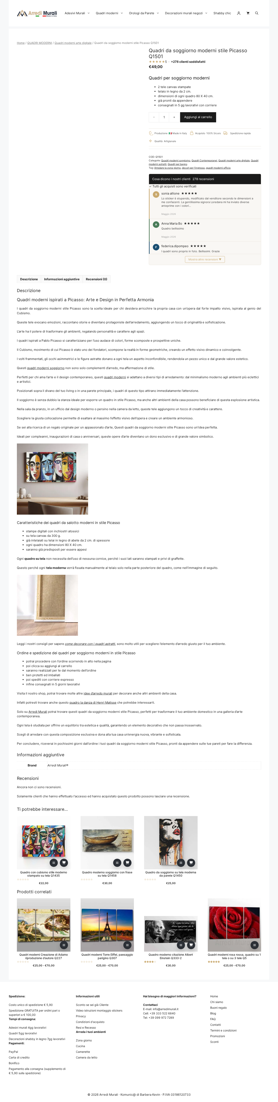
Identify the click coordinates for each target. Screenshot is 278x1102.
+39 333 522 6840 (162, 1013)
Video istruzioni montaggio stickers (99, 1010)
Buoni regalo (218, 1007)
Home (21, 43)
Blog (213, 1013)
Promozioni (217, 1036)
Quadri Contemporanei (204, 160)
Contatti (215, 1024)
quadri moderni (115, 377)
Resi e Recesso (86, 1027)
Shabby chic (222, 13)
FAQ (213, 1019)
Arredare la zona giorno (167, 167)
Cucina (80, 1046)
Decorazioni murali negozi (184, 13)
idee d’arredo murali (98, 693)
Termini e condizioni (223, 1030)
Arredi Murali (37, 712)
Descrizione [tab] (29, 279)
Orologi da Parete (141, 13)
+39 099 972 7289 (161, 1017)
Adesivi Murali (75, 13)
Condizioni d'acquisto (90, 1022)
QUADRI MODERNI (39, 43)
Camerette (83, 1051)
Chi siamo (216, 1002)
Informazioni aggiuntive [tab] (62, 279)
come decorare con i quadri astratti (90, 644)
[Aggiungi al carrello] (64, 863)
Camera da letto (86, 1057)
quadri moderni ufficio (218, 167)
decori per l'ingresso (193, 167)
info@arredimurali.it (165, 1009)
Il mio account (239, 13)
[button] (256, 13)
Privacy (81, 1016)
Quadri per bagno (177, 164)
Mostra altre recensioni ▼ (204, 259)
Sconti (214, 1041)
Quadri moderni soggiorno (175, 160)
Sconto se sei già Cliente (92, 1004)
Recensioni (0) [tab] (96, 279)
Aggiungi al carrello (198, 117)
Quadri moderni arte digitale (73, 43)
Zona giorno (84, 1040)
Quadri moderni (107, 13)
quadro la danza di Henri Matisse (92, 702)
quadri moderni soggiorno (46, 368)
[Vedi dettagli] (54, 863)
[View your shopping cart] (248, 13)
